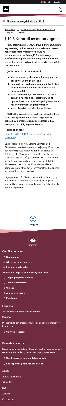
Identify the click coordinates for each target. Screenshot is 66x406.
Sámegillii (7, 382)
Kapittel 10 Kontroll (16, 32)
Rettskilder (10, 29)
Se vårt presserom (15, 332)
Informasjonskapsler (17, 267)
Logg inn (57, 2)
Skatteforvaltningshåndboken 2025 (25, 21)
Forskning (11, 298)
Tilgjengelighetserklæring (19, 277)
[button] (46, 2)
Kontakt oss (12, 257)
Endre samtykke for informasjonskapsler (27, 272)
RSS (4, 388)
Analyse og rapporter (17, 293)
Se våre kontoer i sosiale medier (23, 311)
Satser (5, 370)
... (18, 29)
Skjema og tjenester (12, 376)
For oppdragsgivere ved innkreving (24, 363)
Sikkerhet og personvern (19, 262)
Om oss (10, 288)
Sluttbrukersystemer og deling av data (26, 358)
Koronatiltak (8, 399)
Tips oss (6, 393)
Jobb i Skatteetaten (16, 282)
